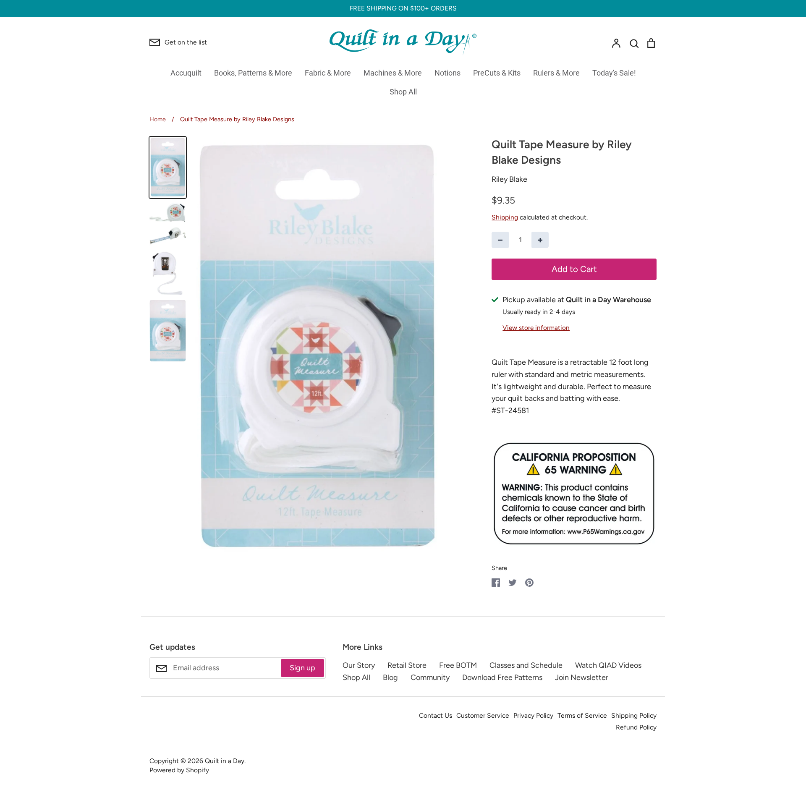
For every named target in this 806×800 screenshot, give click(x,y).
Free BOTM (458, 665)
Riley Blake (509, 179)
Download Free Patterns (502, 677)
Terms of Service (582, 715)
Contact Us (435, 715)
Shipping (505, 217)
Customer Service (482, 715)
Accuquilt (186, 72)
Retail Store (407, 665)
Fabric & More (328, 72)
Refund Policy (636, 727)
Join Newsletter (581, 677)
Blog (390, 677)
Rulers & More (556, 72)
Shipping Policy (634, 715)
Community (430, 677)
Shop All (403, 91)
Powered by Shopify (179, 770)
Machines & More (393, 72)
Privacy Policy (533, 715)
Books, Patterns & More (253, 72)
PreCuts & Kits (497, 72)
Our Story (359, 665)
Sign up (302, 667)
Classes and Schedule (526, 665)
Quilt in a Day (224, 761)
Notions (447, 72)
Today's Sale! (614, 72)
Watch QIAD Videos (608, 665)
